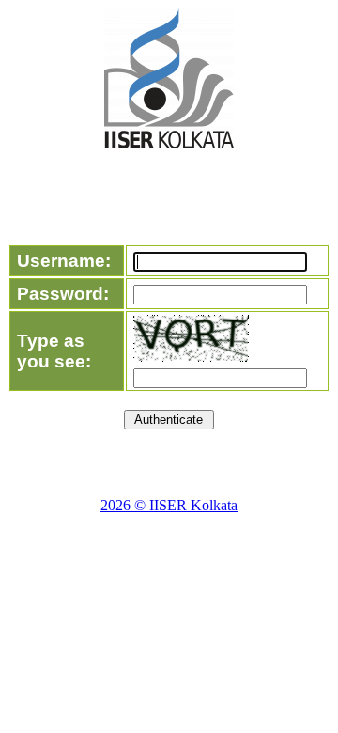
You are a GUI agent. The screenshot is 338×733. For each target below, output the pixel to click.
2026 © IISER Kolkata (169, 505)
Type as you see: (54, 351)
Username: (64, 261)
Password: (63, 294)
